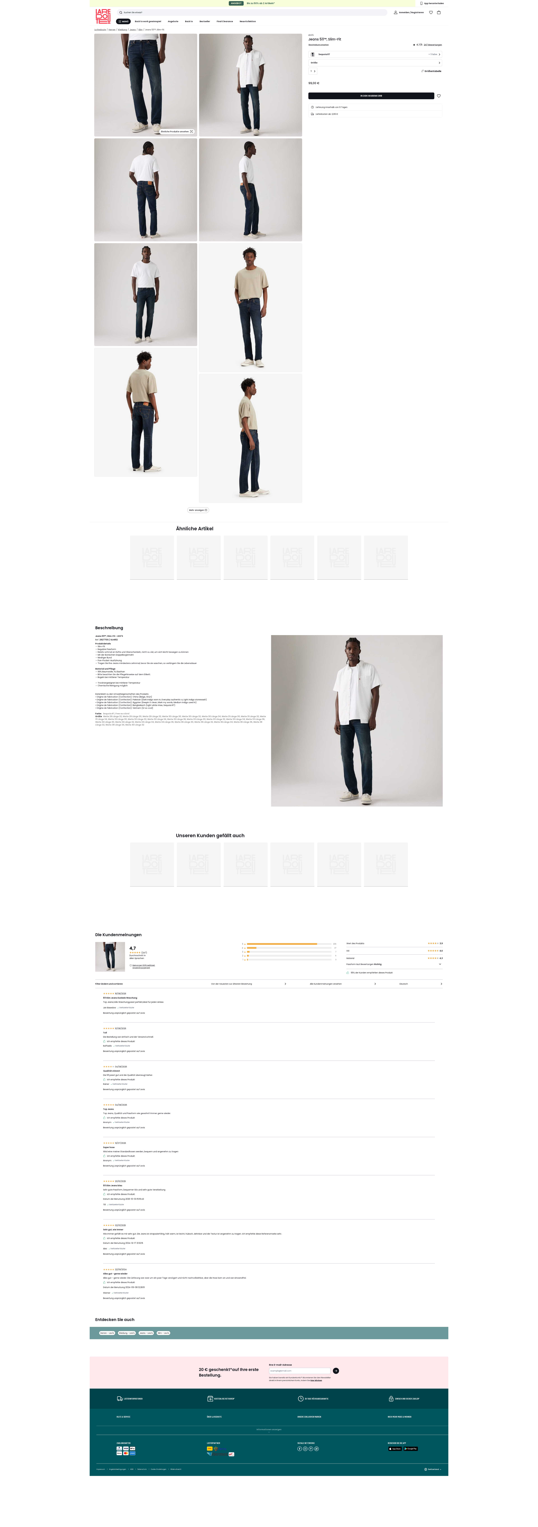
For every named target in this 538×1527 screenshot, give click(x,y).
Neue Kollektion (248, 21)
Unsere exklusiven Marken (309, 1416)
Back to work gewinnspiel (148, 21)
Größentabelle (433, 71)
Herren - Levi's (107, 1333)
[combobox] (249, 983)
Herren (112, 29)
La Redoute (100, 29)
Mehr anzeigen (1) (198, 510)
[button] (438, 12)
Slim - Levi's (163, 1333)
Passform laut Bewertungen (364, 964)
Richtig (378, 964)
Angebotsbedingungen (117, 1469)
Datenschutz (142, 1469)
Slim (140, 29)
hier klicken (316, 1380)
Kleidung (122, 29)
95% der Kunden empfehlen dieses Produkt (371, 972)
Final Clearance (225, 21)
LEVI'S (311, 35)
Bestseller (205, 21)
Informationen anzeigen (269, 1429)
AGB (132, 1469)
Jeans (133, 29)
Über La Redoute (214, 1416)
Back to (189, 21)
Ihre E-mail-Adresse (280, 1364)
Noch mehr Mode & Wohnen (399, 1416)
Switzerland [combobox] (433, 1469)
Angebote (173, 21)
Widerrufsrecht (176, 1469)
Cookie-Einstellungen (159, 1469)
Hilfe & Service (123, 1416)
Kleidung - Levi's (127, 1333)
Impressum (100, 1469)
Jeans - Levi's (146, 1333)
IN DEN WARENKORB (371, 95)
